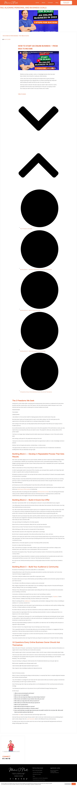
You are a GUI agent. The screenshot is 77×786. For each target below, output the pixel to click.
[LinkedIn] (9, 758)
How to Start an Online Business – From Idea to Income (16, 35)
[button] (38, 118)
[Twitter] (8, 758)
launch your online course (23, 489)
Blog (57, 2)
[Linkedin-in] (24, 779)
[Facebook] (3, 758)
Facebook (55, 596)
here (19, 714)
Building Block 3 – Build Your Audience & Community (32, 351)
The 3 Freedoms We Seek (26, 228)
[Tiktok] (26, 779)
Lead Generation (31, 719)
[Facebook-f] (10, 779)
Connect (50, 2)
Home (37, 2)
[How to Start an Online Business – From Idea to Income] (38, 21)
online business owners (43, 491)
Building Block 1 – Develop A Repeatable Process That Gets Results (36, 269)
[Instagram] (4, 758)
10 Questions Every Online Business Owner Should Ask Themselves (36, 392)
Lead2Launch (28, 601)
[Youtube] (15, 779)
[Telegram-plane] (21, 779)
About (43, 2)
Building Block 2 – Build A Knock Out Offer (30, 310)
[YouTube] (6, 758)
